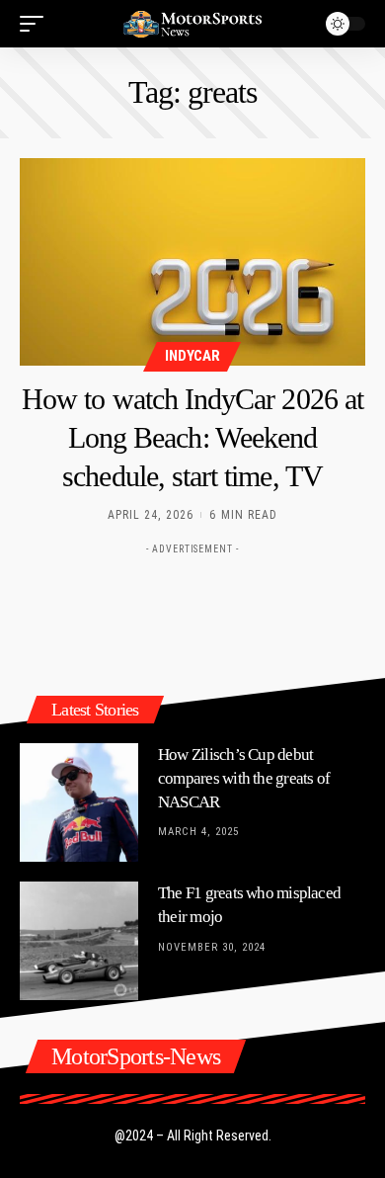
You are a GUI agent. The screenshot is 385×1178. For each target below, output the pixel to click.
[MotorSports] (192, 24)
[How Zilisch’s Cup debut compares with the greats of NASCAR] (79, 802)
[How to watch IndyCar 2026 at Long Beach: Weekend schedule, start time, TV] (192, 262)
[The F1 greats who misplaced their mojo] (79, 941)
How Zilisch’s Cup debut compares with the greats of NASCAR (244, 778)
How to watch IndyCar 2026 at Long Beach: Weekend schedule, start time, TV (192, 437)
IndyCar (192, 356)
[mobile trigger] (36, 24)
